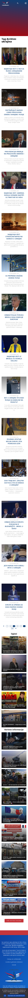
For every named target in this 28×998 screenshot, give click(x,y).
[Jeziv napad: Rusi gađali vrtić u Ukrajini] (14, 553)
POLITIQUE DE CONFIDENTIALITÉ (16, 995)
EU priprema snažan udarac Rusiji (14, 277)
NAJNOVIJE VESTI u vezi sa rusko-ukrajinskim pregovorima (14, 71)
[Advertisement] (14, 20)
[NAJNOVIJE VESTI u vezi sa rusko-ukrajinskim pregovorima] (14, 56)
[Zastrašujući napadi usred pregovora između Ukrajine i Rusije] (14, 97)
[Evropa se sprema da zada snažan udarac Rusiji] (14, 592)
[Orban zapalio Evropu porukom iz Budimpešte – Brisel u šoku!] (14, 509)
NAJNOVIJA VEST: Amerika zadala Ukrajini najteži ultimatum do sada (14, 195)
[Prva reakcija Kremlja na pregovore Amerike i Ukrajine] (14, 139)
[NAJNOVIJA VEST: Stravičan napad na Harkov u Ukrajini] (14, 221)
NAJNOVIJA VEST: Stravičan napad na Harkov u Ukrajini (14, 236)
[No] (26, 993)
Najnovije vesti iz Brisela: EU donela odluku (14, 358)
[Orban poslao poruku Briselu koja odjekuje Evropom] (14, 302)
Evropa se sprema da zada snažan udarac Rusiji (14, 607)
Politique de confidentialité (14, 959)
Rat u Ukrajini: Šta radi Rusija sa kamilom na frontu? (14, 400)
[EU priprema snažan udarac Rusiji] (14, 263)
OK (5, 995)
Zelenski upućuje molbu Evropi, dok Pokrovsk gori (14, 441)
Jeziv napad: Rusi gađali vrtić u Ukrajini (14, 567)
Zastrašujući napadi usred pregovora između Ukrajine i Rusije (14, 112)
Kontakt (14, 965)
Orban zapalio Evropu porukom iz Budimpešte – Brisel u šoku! (14, 525)
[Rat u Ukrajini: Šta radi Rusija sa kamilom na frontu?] (14, 385)
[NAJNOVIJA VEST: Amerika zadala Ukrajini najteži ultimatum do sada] (14, 180)
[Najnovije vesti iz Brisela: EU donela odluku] (14, 343)
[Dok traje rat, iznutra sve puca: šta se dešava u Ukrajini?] (14, 468)
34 (12, 628)
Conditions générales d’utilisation (14, 962)
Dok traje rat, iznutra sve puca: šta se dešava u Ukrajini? (14, 483)
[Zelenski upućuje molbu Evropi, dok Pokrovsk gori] (14, 426)
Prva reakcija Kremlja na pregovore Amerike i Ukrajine (14, 154)
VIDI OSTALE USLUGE (14, 920)
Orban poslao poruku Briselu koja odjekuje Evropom (14, 317)
